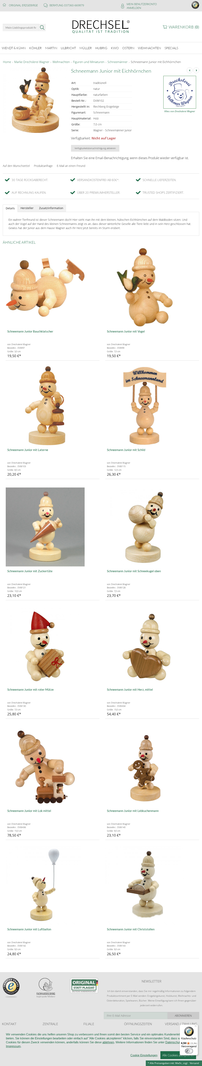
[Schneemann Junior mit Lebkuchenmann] (152, 766)
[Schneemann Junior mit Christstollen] (152, 885)
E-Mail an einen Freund (71, 166)
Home (7, 62)
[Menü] (195, 1027)
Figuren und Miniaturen (88, 62)
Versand (194, 1063)
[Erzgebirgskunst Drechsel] (101, 26)
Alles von (179, 111)
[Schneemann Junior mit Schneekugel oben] (152, 526)
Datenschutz (173, 1042)
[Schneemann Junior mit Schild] (152, 405)
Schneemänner (118, 62)
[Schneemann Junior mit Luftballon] (52, 885)
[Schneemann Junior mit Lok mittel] (52, 766)
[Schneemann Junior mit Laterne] (52, 405)
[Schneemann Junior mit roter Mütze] (52, 645)
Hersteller (27, 208)
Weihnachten (61, 62)
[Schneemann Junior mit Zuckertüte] (52, 526)
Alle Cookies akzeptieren (178, 1055)
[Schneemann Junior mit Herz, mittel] (152, 645)
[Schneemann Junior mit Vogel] (152, 287)
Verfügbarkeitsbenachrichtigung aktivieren (95, 148)
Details (10, 208)
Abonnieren (183, 1015)
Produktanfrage (43, 166)
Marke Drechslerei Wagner (31, 62)
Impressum (13, 1046)
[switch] (189, 1051)
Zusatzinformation (51, 208)
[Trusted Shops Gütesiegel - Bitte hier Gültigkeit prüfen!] (195, 5)
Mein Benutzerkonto (142, 4)
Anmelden (134, 8)
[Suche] (42, 27)
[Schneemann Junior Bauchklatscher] (52, 287)
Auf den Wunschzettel (16, 166)
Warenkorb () (184, 26)
